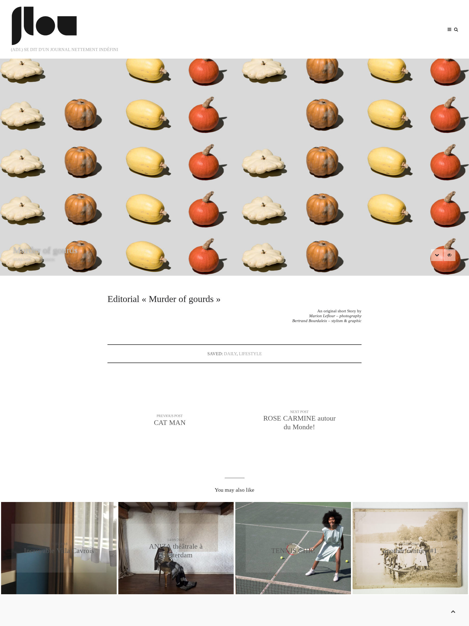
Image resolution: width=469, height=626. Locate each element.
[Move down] (437, 255)
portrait (370, 29)
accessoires (320, 29)
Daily (230, 353)
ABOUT (433, 29)
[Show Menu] (448, 29)
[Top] (453, 610)
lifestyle (349, 29)
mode (296, 29)
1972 (418, 29)
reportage (397, 29)
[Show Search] (454, 29)
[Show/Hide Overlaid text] (449, 255)
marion (47, 260)
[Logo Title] (76, 25)
